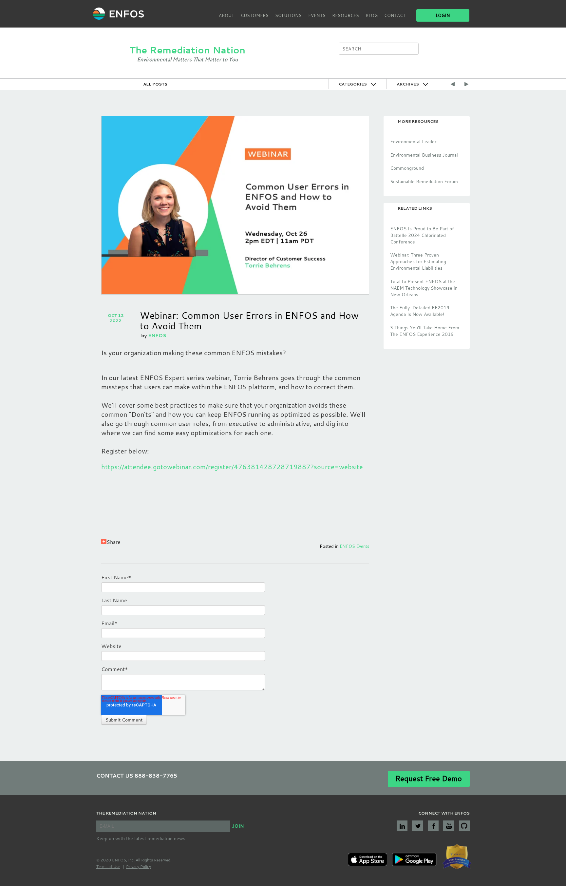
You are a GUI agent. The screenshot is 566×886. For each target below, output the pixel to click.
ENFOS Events (354, 546)
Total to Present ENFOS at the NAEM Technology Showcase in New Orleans (424, 288)
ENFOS (157, 335)
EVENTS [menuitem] (317, 15)
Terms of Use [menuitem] (108, 866)
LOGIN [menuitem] (443, 15)
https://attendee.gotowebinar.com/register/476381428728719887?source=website (232, 466)
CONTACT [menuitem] (395, 15)
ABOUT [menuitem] (226, 15)
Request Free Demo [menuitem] (428, 778)
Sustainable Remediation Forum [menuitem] (424, 181)
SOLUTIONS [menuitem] (288, 15)
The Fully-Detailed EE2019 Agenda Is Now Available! (419, 310)
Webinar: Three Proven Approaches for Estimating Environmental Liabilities (418, 261)
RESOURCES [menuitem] (345, 15)
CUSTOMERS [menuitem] (255, 15)
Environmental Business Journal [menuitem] (424, 155)
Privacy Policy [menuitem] (138, 866)
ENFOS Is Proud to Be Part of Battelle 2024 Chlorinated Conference (422, 235)
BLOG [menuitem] (372, 15)
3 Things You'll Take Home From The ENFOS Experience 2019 (424, 330)
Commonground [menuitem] (407, 168)
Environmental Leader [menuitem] (413, 141)
